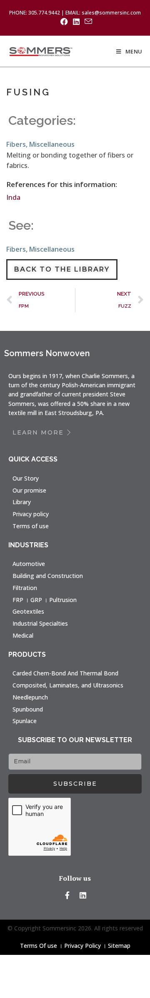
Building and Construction (47, 576)
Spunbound (27, 709)
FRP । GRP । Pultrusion (44, 600)
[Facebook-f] (67, 895)
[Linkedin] (83, 895)
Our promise (29, 490)
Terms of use (30, 526)
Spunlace (24, 721)
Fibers (16, 144)
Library (21, 502)
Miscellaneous (52, 144)
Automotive (28, 564)
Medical (22, 635)
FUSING (28, 92)
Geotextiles (28, 611)
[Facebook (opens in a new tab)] (64, 21)
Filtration (24, 588)
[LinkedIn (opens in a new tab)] (76, 21)
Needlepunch (30, 697)
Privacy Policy (82, 945)
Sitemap (119, 945)
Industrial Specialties (40, 623)
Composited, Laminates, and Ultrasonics (67, 685)
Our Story (25, 478)
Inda (13, 197)
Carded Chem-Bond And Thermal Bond (65, 673)
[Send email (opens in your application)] (87, 21)
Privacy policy (30, 514)
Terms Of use (38, 945)
